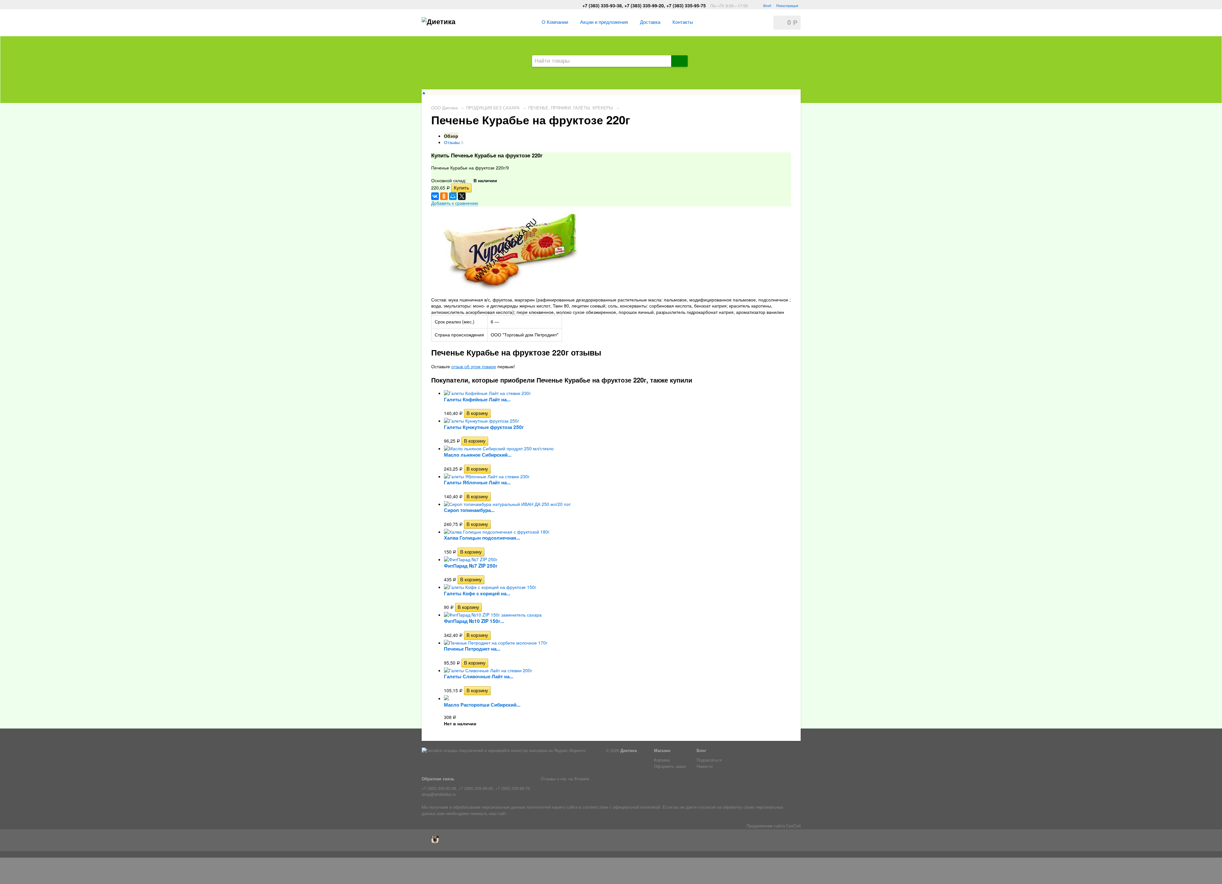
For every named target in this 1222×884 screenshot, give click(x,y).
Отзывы (452, 142)
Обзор (451, 136)
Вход (767, 5)
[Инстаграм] (436, 842)
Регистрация (787, 5)
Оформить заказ (670, 766)
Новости (705, 766)
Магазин (662, 750)
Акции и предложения (604, 21)
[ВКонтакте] (435, 196)
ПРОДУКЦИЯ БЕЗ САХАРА (493, 108)
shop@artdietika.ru (439, 794)
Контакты (682, 21)
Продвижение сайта (766, 826)
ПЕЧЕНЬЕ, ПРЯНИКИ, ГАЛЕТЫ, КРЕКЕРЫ (570, 108)
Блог (701, 750)
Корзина (662, 760)
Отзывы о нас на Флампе (565, 779)
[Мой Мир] (453, 196)
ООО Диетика (444, 108)
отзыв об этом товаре (473, 366)
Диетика (628, 750)
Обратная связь (438, 779)
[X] (462, 196)
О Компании (555, 21)
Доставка (650, 21)
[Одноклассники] (444, 196)
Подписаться (709, 760)
